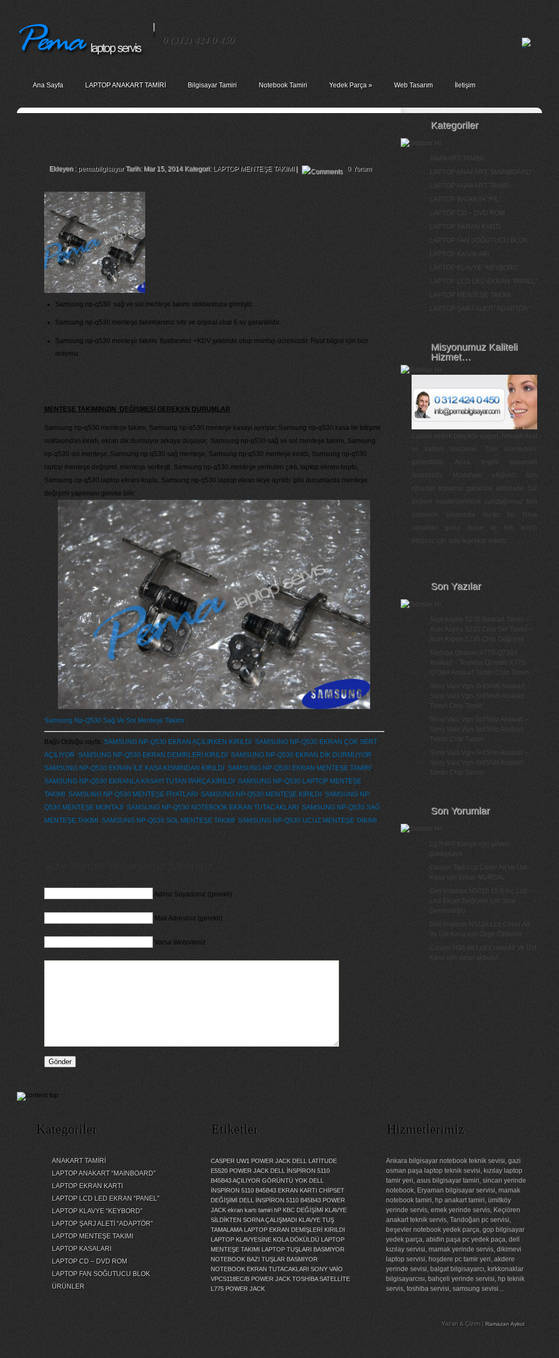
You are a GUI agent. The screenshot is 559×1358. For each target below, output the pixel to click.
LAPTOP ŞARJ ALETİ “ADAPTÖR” (102, 1223)
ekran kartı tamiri (250, 1210)
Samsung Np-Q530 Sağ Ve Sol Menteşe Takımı (114, 720)
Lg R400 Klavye (453, 844)
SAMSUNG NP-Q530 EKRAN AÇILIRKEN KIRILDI (178, 742)
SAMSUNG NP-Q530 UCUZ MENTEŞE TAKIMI (307, 820)
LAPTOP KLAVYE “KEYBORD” (97, 1211)
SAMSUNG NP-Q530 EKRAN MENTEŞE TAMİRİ (299, 768)
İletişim (465, 85)
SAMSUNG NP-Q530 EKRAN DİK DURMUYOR (301, 755)
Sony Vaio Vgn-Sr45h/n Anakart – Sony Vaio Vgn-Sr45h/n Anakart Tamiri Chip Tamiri (479, 762)
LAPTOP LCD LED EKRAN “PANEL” (105, 1198)
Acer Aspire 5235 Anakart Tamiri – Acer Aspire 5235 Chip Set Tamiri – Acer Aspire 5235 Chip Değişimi (481, 629)
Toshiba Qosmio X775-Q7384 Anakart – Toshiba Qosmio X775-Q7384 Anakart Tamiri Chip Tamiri (479, 662)
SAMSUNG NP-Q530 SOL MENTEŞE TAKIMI (168, 820)
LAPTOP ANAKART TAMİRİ (125, 85)
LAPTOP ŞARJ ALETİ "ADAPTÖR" (480, 308)
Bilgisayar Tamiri (212, 85)
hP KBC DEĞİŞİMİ (298, 1210)
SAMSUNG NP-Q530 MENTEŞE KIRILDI (261, 794)
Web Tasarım (413, 85)
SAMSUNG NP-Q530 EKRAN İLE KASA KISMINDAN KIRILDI (134, 768)
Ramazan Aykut (505, 1324)
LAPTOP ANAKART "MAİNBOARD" (481, 172)
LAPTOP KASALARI (459, 254)
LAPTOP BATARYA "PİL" (465, 199)
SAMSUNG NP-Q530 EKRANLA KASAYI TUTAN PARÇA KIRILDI (139, 781)
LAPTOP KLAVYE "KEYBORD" (475, 267)
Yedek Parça (350, 85)
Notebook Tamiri (283, 85)
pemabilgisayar (101, 169)
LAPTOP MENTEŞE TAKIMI (253, 169)
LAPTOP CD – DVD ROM (467, 213)
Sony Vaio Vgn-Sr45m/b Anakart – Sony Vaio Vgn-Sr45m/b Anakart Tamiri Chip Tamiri (480, 696)
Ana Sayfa (48, 85)
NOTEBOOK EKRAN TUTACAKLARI (260, 1269)
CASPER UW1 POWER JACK (250, 1161)
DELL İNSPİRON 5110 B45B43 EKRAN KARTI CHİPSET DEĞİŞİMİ (277, 1190)
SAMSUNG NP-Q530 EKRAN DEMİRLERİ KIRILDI (153, 755)
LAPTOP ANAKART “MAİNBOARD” (104, 1173)
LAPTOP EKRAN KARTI (465, 227)
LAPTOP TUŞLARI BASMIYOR (302, 1249)
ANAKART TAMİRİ (457, 158)
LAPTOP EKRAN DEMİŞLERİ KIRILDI (294, 1229)
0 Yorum (359, 169)
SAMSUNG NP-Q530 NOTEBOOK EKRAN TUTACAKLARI (213, 807)
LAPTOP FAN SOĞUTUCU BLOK (479, 240)
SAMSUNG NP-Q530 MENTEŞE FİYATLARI (133, 794)
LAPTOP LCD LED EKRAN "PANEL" (483, 281)
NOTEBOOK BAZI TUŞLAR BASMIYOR (264, 1259)
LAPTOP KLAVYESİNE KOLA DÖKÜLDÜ (265, 1239)
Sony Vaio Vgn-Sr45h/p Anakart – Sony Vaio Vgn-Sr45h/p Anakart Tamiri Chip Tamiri (479, 729)
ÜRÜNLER (68, 1286)
